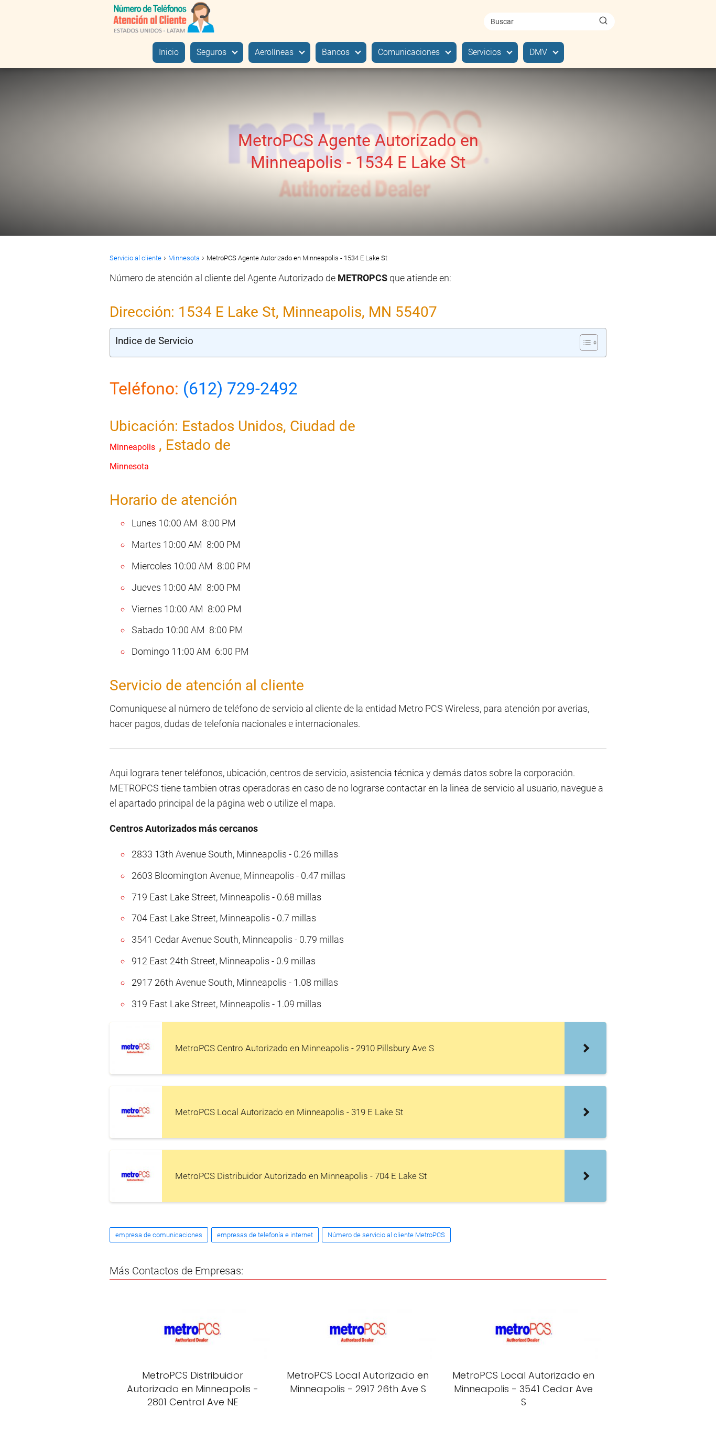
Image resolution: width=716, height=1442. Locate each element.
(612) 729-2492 (240, 389)
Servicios (484, 52)
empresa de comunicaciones (158, 1235)
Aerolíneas (274, 52)
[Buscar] (603, 21)
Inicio (169, 52)
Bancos (336, 52)
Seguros (211, 52)
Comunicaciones (409, 52)
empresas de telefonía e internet (265, 1235)
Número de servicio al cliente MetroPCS (386, 1235)
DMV (538, 52)
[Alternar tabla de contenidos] (583, 342)
